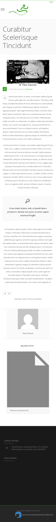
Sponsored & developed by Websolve (37, 514)
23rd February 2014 (17, 89)
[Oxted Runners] (18, 10)
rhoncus (31, 299)
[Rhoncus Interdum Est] (28, 379)
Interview (29, 89)
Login (51, 2)
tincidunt (38, 299)
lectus (24, 299)
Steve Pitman (28, 333)
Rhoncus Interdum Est (19, 410)
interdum (18, 299)
